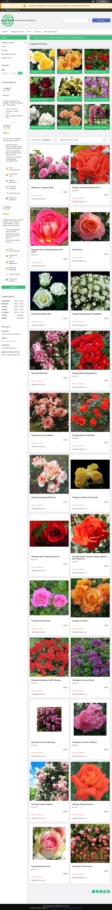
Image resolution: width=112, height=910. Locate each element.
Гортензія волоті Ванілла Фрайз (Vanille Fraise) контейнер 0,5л (14, 146)
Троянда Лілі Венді (39, 373)
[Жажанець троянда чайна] (49, 164)
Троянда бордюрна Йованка (43, 497)
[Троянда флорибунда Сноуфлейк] (90, 291)
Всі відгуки (13, 287)
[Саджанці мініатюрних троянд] (69, 117)
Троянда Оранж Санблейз (83, 435)
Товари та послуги (40, 37)
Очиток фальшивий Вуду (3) (13, 241)
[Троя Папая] (90, 226)
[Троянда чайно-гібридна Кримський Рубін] (49, 226)
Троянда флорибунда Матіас (84, 373)
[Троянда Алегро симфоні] (49, 412)
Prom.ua (66, 906)
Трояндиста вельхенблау (83, 680)
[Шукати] (89, 20)
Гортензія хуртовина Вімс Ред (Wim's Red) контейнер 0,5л (13, 152)
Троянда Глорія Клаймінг (42, 804)
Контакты (37, 31)
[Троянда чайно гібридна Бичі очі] (49, 533)
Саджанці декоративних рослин (59, 37)
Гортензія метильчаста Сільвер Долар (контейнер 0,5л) (14, 159)
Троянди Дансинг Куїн (40, 866)
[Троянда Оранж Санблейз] (90, 412)
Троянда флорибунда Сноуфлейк (87, 314)
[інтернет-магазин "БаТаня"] (8, 20)
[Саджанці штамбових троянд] (97, 117)
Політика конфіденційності (73, 908)
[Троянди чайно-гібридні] (42, 89)
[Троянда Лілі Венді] (49, 350)
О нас (29, 31)
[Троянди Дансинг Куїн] (49, 843)
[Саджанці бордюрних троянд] (97, 61)
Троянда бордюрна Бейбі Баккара (46, 680)
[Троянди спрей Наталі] (49, 597)
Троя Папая (77, 250)
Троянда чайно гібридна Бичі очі (45, 556)
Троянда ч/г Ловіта (80, 621)
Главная (5, 31)
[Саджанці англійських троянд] (42, 61)
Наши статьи (6, 58)
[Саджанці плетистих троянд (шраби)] (69, 89)
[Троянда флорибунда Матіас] (90, 350)
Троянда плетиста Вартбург (43, 742)
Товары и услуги (17, 31)
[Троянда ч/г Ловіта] (90, 597)
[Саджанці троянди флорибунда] (97, 89)
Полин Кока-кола (12, 109)
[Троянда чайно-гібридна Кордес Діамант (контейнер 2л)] (90, 533)
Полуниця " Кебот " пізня (12, 112)
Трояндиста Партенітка (82, 866)
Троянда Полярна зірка (41, 314)
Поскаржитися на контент (56, 908)
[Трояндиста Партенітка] (90, 843)
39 (105, 891)
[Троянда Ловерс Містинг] (90, 781)
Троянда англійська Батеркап (85, 497)
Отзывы (5, 50)
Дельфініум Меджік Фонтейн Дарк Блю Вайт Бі (12, 236)
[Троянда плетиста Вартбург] (49, 719)
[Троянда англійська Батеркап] (90, 474)
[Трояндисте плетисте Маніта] (90, 719)
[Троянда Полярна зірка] (49, 291)
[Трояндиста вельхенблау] (90, 657)
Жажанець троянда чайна (42, 187)
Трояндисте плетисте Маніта (84, 742)
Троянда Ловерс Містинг (82, 804)
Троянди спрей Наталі (40, 621)
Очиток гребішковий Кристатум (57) (13, 230)
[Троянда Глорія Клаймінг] (49, 781)
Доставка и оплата (50, 31)
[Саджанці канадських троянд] (69, 61)
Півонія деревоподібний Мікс (14, 117)
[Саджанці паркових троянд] (42, 117)
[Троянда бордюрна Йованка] (49, 474)
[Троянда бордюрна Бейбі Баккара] (49, 657)
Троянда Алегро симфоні (42, 435)
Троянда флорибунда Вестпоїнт (86, 187)
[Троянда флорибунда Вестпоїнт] (90, 164)
